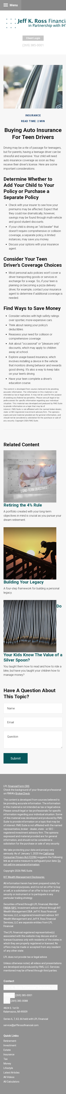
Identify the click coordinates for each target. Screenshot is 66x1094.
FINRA (7, 907)
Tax (6, 1059)
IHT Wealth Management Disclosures (24, 877)
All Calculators (11, 1081)
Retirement (10, 1041)
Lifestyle (8, 1068)
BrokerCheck (22, 793)
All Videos (9, 1077)
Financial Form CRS (18, 786)
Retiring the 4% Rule (23, 505)
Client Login (33, 38)
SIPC (14, 907)
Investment (10, 1045)
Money (7, 1063)
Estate (7, 1050)
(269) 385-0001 (33, 45)
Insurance (9, 1054)
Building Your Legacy (24, 582)
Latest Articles (12, 1072)
